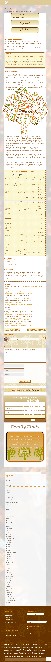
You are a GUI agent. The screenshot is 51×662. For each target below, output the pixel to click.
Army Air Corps (37, 644)
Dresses (37, 646)
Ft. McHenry (16, 649)
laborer (10, 652)
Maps (7, 546)
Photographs (8, 578)
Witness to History (10, 499)
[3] (21, 84)
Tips (7, 590)
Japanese (43, 650)
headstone (18, 650)
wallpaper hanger (29, 656)
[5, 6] (42, 140)
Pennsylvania (9, 576)
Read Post (25, 451)
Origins (7, 504)
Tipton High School (12, 656)
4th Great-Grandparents (8, 644)
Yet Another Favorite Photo (12, 502)
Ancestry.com (10, 592)
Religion (7, 580)
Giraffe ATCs (30, 635)
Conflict (7, 511)
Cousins (23, 646)
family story (19, 647)
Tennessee (8, 588)
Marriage (39, 439)
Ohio (7, 568)
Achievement (9, 487)
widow (39, 656)
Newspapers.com (10, 598)
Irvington (39, 650)
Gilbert (13, 17)
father (28, 647)
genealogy (19, 14)
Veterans (23, 656)
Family (30, 439)
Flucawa (40, 647)
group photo (6, 650)
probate (42, 653)
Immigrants (8, 534)
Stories (8, 530)
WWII (8, 560)
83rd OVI (22, 644)
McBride (44, 652)
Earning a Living (9, 497)
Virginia (7, 602)
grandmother (39, 649)
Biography (26, 439)
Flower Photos (8, 617)
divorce (30, 646)
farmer (24, 647)
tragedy (18, 656)
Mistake (7, 509)
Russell (22, 17)
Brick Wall (21, 11)
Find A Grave (9, 596)
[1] (11, 43)
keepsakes (6, 652)
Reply (42, 338)
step (44, 655)
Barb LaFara (9, 11)
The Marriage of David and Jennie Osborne (25, 436)
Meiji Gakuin (6, 653)
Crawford (9, 570)
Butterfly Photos (8, 615)
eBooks (8, 594)
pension (31, 653)
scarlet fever (17, 655)
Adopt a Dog (7, 614)
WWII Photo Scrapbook (10, 621)
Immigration (8, 495)
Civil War (9, 554)
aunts (42, 644)
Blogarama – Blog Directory (11, 630)
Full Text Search (17, 59)
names (11, 653)
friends (12, 649)
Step (7, 483)
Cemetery (8, 520)
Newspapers (16, 653)
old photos (22, 653)
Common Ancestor (16, 646)
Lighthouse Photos (9, 619)
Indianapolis (34, 439)
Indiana (7, 536)
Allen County (30, 644)
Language (8, 490)
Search (43, 473)
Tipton (8, 542)
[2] (13, 79)
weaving (35, 656)
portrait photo (37, 653)
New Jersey (8, 564)
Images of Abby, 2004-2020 (11, 622)
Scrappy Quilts (30, 633)
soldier (36, 655)
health (22, 650)
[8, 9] (11, 152)
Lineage (31, 652)
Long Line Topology (38, 652)
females (31, 647)
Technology (8, 485)
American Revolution (11, 552)
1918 (26, 644)
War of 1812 (9, 556)
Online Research (27, 11)
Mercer (8, 572)
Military (7, 550)
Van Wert (9, 574)
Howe (31, 650)
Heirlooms (8, 492)
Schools (7, 586)
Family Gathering (9, 478)
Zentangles (29, 630)
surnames (32, 14)
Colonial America (9, 522)
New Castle (9, 540)
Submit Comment (24, 381)
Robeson (27, 14)
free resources (6, 649)
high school (27, 650)
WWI (8, 558)
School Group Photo (25, 655)
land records (23, 652)
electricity (14, 647)
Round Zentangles (31, 628)
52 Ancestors (16, 644)
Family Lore (8, 507)
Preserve (8, 480)
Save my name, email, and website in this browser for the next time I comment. (23, 378)
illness (35, 650)
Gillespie (17, 17)
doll (33, 646)
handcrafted (12, 650)
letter (28, 652)
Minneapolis (22, 440)
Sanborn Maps (11, 655)
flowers (35, 647)
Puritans (8, 582)
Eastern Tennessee (7, 647)
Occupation (8, 566)
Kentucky (8, 544)
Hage (23, 14)
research (5, 655)
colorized (10, 646)
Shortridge (32, 655)
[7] (18, 145)
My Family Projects (34, 627)
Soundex (40, 655)
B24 (45, 644)
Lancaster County (16, 652)
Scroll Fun (29, 637)
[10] (7, 159)
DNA (7, 524)
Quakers (8, 584)
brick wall (13, 14)
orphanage (27, 653)
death (27, 646)
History (7, 532)
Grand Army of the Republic (30, 649)
